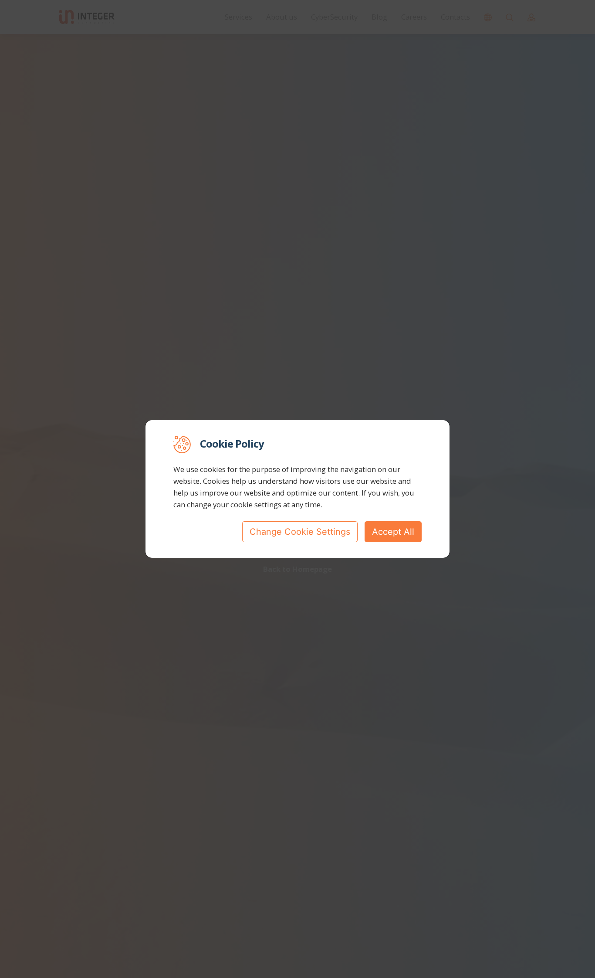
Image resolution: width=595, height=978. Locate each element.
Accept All (393, 531)
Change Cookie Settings (300, 531)
